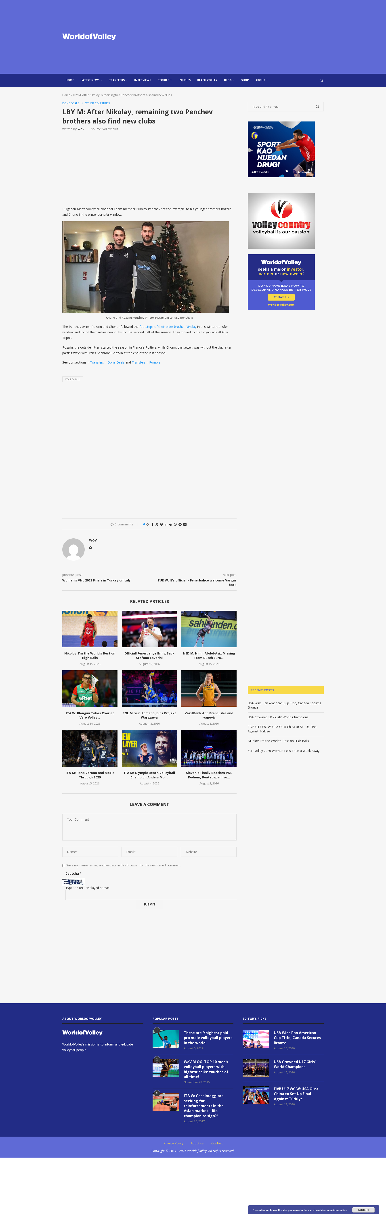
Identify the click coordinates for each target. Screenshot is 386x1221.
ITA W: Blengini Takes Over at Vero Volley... (90, 715)
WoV (81, 129)
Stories (163, 80)
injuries (185, 80)
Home (70, 80)
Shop (245, 80)
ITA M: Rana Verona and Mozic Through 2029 (90, 775)
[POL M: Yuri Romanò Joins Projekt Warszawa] (149, 688)
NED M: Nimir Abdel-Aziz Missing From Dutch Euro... (209, 655)
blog (228, 80)
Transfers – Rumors (146, 362)
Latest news (90, 80)
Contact (217, 1143)
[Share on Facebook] (152, 524)
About (260, 80)
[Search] (321, 80)
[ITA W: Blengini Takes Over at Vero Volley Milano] (89, 688)
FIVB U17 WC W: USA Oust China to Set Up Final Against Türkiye (296, 1093)
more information (337, 1210)
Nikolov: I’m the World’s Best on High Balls (89, 655)
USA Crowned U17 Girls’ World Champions (278, 717)
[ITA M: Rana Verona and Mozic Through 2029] (89, 748)
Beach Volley (207, 80)
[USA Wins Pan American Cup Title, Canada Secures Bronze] (256, 1039)
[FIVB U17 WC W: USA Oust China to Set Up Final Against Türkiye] (256, 1095)
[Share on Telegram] (180, 524)
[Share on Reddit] (170, 524)
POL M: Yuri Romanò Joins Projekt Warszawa (149, 715)
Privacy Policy (173, 1143)
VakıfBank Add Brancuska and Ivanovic (209, 715)
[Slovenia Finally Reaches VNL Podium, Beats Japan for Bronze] (209, 748)
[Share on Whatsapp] (175, 524)
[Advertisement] (238, 37)
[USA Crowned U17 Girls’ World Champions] (256, 1068)
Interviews (142, 80)
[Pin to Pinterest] (161, 524)
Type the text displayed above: (87, 888)
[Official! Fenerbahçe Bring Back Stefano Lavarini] (149, 629)
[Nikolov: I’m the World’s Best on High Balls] (89, 629)
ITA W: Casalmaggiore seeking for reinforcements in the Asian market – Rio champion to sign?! (204, 1105)
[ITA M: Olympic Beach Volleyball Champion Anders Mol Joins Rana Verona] (149, 748)
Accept (363, 1210)
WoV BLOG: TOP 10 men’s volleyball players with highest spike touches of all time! (206, 1069)
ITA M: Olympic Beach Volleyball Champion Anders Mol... (149, 775)
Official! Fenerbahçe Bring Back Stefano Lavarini (149, 655)
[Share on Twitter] (156, 524)
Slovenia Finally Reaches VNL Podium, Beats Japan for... (209, 775)
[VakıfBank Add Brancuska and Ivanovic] (209, 688)
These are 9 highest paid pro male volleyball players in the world (208, 1037)
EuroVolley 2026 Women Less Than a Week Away (283, 750)
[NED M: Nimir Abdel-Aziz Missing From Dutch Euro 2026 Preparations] (209, 629)
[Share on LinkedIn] (166, 524)
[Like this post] (147, 524)
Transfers (117, 80)
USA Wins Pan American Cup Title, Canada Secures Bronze (297, 1037)
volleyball (72, 379)
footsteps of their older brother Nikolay (167, 326)
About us (197, 1143)
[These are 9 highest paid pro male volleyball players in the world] (166, 1039)
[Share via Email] (185, 524)
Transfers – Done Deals (107, 362)
